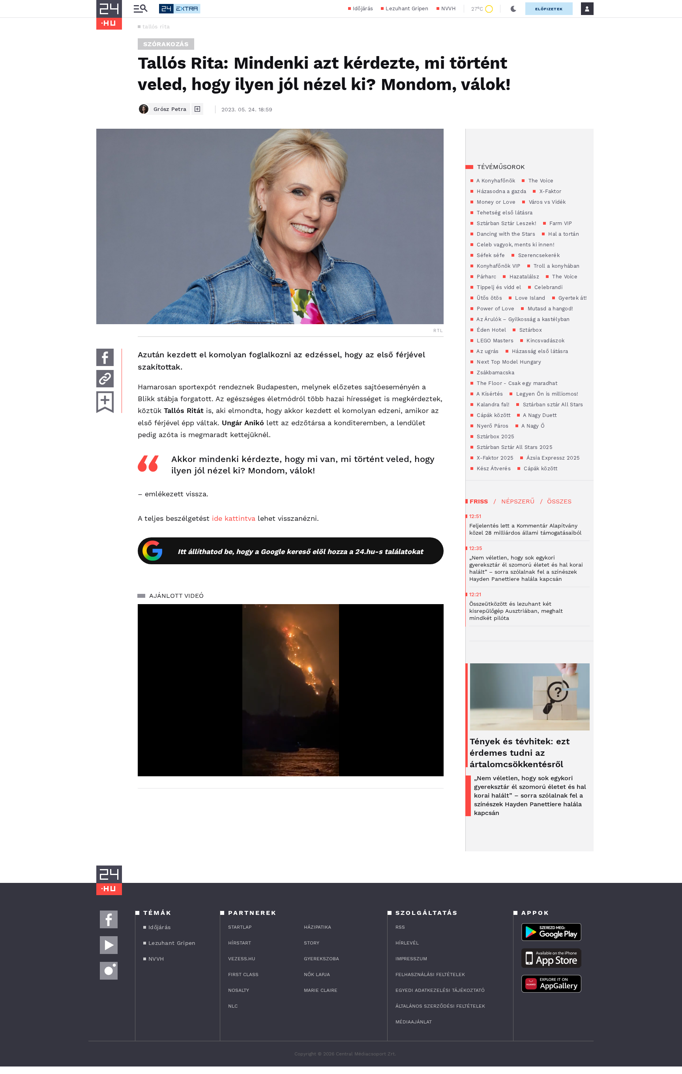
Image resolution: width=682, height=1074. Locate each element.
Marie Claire (320, 990)
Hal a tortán (563, 234)
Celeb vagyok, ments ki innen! (515, 245)
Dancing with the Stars (505, 234)
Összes (559, 501)
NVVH (448, 8)
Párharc (485, 277)
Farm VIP (560, 223)
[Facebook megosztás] (105, 357)
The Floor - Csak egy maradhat (516, 383)
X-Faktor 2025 (494, 458)
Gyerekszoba (321, 958)
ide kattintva (233, 518)
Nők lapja (317, 974)
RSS (400, 927)
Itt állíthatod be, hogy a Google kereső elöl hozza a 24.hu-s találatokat (300, 551)
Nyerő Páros (492, 426)
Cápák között (492, 415)
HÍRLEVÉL (407, 943)
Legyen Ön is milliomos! (546, 394)
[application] (291, 690)
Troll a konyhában (555, 266)
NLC (233, 1006)
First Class (243, 974)
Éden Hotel (490, 330)
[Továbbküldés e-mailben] (105, 378)
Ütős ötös (488, 298)
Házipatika (317, 927)
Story (311, 943)
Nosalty (238, 990)
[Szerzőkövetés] (197, 109)
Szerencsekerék (538, 255)
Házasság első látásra (539, 351)
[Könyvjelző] (105, 402)
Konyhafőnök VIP (498, 266)
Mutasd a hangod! (549, 309)
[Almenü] (140, 9)
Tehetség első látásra (504, 213)
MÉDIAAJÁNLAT (413, 1022)
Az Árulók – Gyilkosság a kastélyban (522, 319)
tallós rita (156, 26)
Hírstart (239, 943)
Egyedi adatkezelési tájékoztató (440, 990)
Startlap (239, 927)
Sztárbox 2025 (494, 436)
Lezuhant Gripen (407, 8)
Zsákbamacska (494, 373)
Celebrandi (547, 287)
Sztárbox (529, 330)
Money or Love (495, 202)
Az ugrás (487, 351)
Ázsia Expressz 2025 (552, 458)
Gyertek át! (572, 298)
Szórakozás (166, 44)
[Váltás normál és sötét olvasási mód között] (513, 8)
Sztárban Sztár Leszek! (505, 223)
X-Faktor (549, 191)
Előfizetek (549, 9)
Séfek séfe (490, 255)
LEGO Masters (494, 341)
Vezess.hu (241, 958)
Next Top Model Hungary (508, 362)
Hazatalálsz (523, 277)
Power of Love (494, 309)
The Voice (539, 181)
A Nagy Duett (539, 415)
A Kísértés (489, 394)
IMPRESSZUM (411, 958)
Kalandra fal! (492, 404)
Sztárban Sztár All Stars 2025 (514, 447)
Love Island (529, 298)
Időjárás (363, 8)
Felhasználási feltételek (430, 974)
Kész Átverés (493, 468)
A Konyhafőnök (495, 181)
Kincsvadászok (544, 341)
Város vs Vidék (546, 202)
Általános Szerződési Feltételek (440, 1006)
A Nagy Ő (532, 426)
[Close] (432, 747)
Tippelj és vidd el (498, 287)
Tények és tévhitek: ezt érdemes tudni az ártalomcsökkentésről (520, 752)
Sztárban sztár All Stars (552, 404)
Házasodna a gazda (500, 191)
